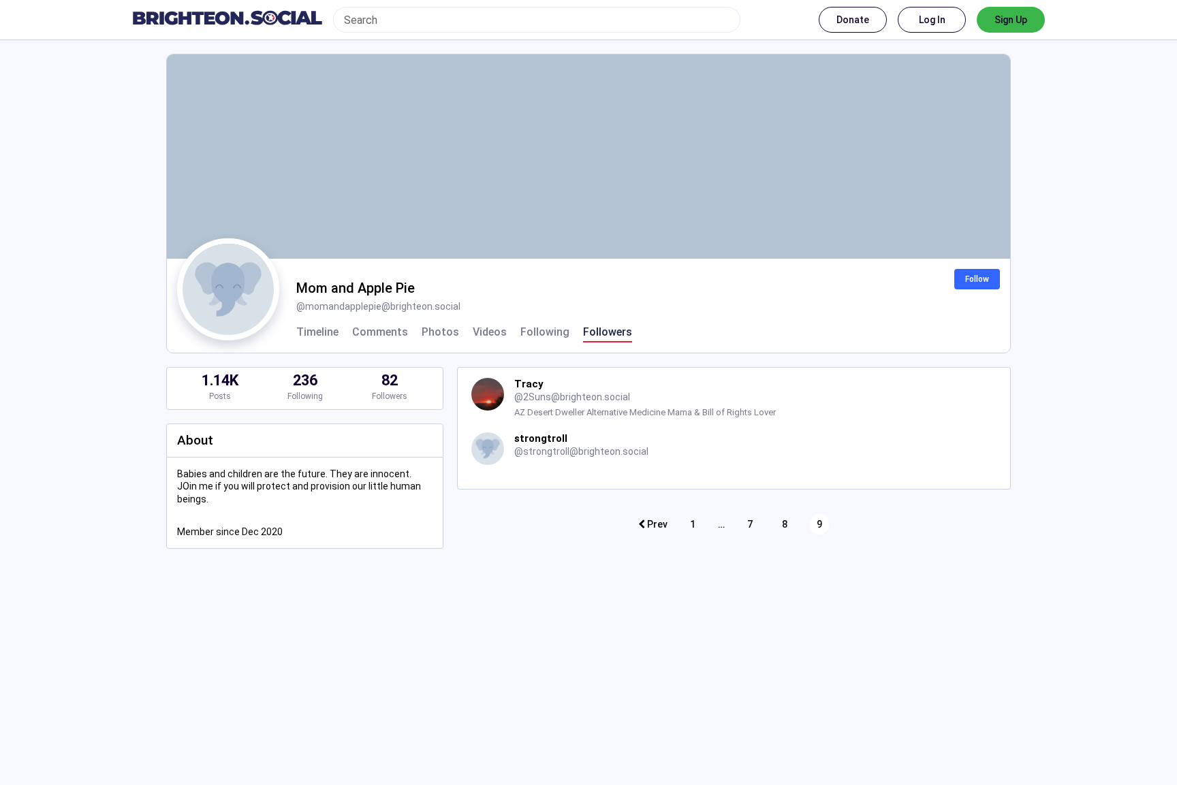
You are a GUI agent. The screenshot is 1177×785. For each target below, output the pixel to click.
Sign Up (1010, 19)
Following (544, 332)
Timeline (317, 332)
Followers (607, 332)
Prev (656, 524)
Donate (852, 19)
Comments (380, 332)
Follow (977, 279)
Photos (440, 332)
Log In (932, 19)
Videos (490, 332)
